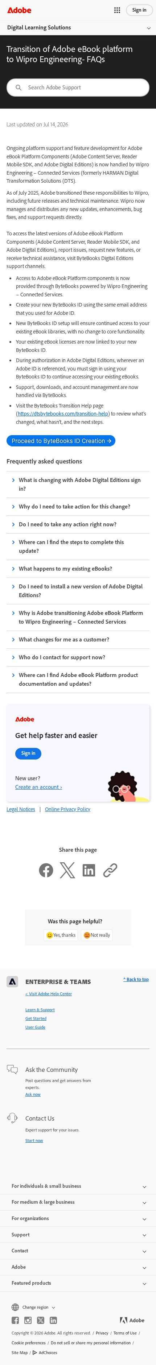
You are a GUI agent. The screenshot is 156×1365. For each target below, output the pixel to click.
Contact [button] (20, 1251)
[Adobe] (19, 10)
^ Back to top (136, 979)
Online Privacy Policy (67, 809)
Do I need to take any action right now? (67, 524)
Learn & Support (40, 1009)
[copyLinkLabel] (110, 876)
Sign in (139, 10)
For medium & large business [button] (43, 1202)
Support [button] (20, 1235)
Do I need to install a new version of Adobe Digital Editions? (81, 591)
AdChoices (48, 1352)
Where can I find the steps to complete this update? (71, 546)
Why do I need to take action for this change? (74, 506)
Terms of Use (125, 1333)
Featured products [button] (31, 1283)
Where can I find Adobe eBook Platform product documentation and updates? (78, 679)
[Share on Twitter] (67, 876)
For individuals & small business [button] (46, 1186)
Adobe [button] (19, 1267)
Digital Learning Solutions (39, 27)
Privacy (102, 1333)
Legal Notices (21, 809)
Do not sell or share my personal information (91, 1342)
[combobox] (78, 87)
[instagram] (28, 1320)
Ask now (33, 1094)
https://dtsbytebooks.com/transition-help (63, 413)
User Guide (35, 1027)
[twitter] (40, 1320)
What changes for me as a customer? (64, 639)
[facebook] (15, 1320)
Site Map (20, 1352)
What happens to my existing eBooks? (65, 568)
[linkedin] (53, 1320)
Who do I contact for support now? (62, 657)
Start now (34, 1140)
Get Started (35, 1018)
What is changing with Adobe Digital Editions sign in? (80, 484)
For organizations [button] (30, 1218)
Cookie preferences (29, 1342)
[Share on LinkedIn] (89, 876)
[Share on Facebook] (46, 876)
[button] (117, 10)
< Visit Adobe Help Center (48, 993)
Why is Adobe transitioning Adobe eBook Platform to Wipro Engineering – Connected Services (81, 617)
